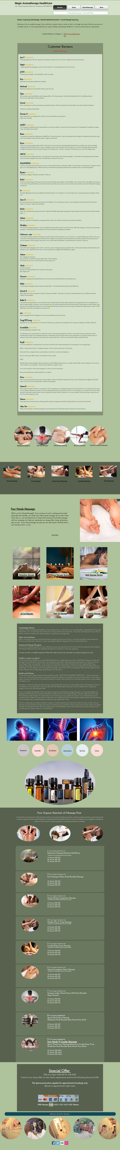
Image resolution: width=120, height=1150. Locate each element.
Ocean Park (60, 662)
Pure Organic (54, 874)
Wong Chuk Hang (69, 662)
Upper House (25, 662)
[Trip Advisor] (62, 1143)
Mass (79, 624)
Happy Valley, (27, 664)
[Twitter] (58, 1143)
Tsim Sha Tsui (37, 666)
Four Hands (52, 1041)
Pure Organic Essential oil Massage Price (59, 813)
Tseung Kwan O (48, 667)
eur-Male (81, 624)
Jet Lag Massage (39, 694)
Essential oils (61, 851)
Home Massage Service (35, 660)
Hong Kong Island (41, 669)
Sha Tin (97, 666)
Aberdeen (21, 666)
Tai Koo (71, 664)
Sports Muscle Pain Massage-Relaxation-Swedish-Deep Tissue (70, 1044)
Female (21, 669)
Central (39, 662)
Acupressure (80, 694)
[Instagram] (66, 1143)
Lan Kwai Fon (31, 667)
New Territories (57, 669)
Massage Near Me (29, 669)
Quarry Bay (64, 664)
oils (44, 675)
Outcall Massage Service (52, 660)
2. (48, 874)
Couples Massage (33, 695)
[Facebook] (53, 1143)
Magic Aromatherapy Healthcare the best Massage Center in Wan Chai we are (49, 630)
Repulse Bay (28, 666)
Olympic (63, 666)
